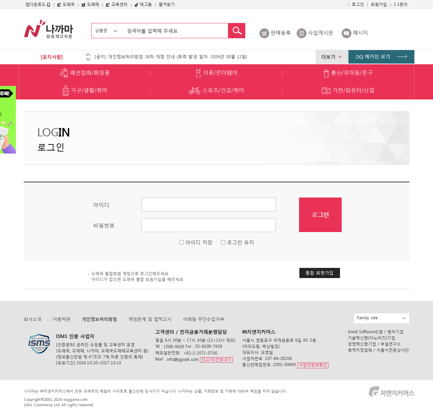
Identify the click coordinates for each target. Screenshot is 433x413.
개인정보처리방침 (99, 319)
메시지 (360, 32)
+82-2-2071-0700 (200, 352)
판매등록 (281, 32)
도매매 (92, 4)
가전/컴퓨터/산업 (352, 90)
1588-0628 (173, 346)
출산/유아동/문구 (351, 72)
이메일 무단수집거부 (203, 319)
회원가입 (379, 4)
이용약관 (61, 319)
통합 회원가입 (319, 273)
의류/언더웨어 (219, 72)
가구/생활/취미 (88, 90)
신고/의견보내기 (216, 359)
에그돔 (145, 4)
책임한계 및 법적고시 (150, 319)
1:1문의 (401, 4)
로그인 (358, 4)
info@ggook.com (183, 359)
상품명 (101, 30)
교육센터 (119, 4)
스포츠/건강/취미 (222, 90)
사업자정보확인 (313, 365)
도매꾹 (68, 4)
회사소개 (32, 319)
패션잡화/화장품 (89, 72)
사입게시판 (320, 32)
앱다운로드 (36, 4)
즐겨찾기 (167, 4)
